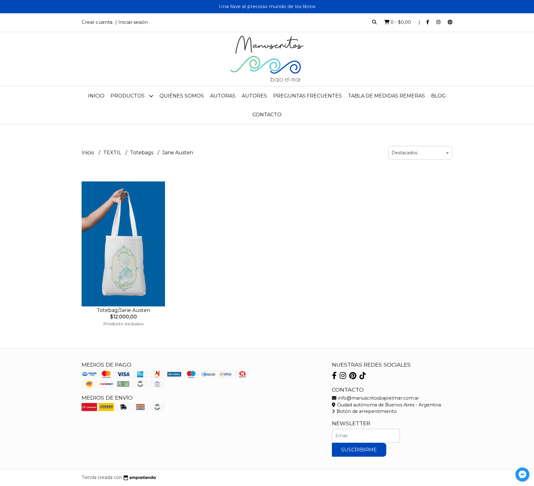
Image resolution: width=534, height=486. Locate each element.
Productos (128, 96)
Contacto (267, 115)
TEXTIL (112, 153)
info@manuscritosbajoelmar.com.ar (378, 398)
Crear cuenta (97, 22)
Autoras (222, 96)
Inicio (96, 96)
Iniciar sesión (133, 22)
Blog (438, 96)
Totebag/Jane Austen (123, 310)
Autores (254, 96)
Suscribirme (359, 450)
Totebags (142, 153)
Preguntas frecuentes (307, 96)
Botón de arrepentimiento (366, 411)
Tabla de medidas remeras (386, 96)
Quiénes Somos (181, 96)
